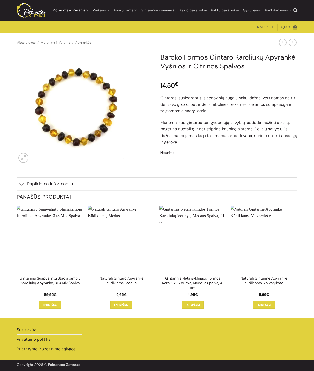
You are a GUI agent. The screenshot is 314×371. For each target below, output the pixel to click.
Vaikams (100, 10)
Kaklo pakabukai (193, 10)
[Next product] (283, 42)
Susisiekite (27, 329)
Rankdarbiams (277, 10)
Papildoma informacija (50, 184)
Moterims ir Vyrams (69, 10)
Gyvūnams (252, 10)
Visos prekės (26, 42)
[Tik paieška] (295, 10)
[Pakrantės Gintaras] (31, 10)
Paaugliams (123, 10)
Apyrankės (83, 42)
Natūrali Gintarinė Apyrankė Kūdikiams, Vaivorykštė (263, 280)
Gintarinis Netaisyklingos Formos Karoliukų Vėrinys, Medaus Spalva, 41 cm (192, 283)
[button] (264, 27)
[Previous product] (293, 42)
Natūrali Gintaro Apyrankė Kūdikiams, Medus (121, 280)
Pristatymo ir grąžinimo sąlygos (46, 348)
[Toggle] (22, 184)
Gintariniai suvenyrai (158, 10)
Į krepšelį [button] (50, 305)
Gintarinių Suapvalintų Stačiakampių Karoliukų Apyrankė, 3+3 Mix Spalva (50, 280)
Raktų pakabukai (225, 10)
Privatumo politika (34, 339)
